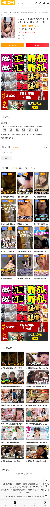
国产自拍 (15, 13)
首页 (9, 13)
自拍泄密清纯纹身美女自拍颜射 (11, 461)
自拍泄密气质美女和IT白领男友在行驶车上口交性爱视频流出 (20, 387)
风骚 (4, 130)
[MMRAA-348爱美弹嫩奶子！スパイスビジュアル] (12, 433)
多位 (17, 130)
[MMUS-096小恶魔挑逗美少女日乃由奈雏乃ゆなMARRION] (37, 415)
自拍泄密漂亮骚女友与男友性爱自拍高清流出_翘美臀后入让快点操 (21, 368)
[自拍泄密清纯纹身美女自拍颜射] (12, 452)
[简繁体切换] (46, 481)
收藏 (37, 45)
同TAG (33, 168)
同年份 (27, 168)
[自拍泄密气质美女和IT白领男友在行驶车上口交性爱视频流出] (12, 377)
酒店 (36, 130)
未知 (30, 29)
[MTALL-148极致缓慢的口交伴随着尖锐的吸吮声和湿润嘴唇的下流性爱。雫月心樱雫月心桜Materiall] (12, 415)
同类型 (15, 168)
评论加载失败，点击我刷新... (25, 474)
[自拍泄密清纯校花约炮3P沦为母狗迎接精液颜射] (37, 396)
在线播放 (7, 158)
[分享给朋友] (46, 491)
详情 (11, 138)
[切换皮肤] (46, 486)
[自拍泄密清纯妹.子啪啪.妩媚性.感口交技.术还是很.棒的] (37, 377)
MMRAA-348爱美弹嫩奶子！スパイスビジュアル (16, 442)
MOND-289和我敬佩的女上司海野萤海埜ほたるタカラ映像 (19, 405)
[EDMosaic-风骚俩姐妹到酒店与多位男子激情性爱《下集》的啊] (8, 27)
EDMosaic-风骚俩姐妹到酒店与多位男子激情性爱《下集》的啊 (22, 126)
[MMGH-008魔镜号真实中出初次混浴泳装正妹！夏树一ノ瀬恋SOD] (37, 433)
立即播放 (13, 45)
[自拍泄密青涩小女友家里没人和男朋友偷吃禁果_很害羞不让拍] (37, 452)
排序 (46, 147)
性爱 (10, 130)
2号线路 (15, 147)
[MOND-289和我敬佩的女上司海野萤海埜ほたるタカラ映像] (12, 396)
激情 (30, 130)
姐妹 (23, 130)
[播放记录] (40, 3)
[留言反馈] (44, 3)
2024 (35, 29)
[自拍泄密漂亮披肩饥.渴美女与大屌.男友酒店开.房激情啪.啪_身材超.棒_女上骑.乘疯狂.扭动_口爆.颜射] (37, 359)
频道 (19, 3)
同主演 (21, 168)
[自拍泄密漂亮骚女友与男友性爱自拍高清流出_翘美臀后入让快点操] (12, 359)
